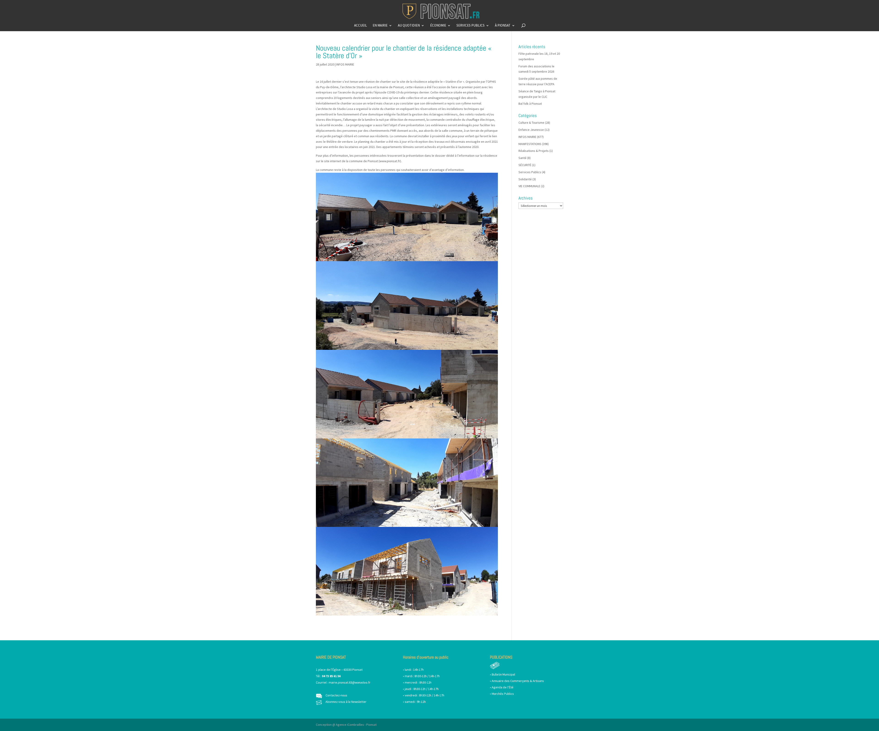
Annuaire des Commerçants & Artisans (518, 681)
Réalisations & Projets (533, 151)
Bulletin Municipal (503, 674)
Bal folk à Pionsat (530, 103)
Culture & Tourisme (531, 122)
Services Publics (529, 172)
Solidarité (525, 179)
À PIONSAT (502, 25)
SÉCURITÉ (524, 165)
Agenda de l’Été (502, 687)
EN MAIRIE (380, 25)
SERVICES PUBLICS (470, 25)
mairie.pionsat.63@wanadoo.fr (349, 682)
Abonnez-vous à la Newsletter (346, 702)
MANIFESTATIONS (529, 144)
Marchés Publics (503, 694)
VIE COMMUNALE (529, 186)
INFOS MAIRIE (345, 64)
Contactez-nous (336, 695)
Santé (522, 158)
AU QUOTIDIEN (409, 25)
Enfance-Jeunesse (531, 130)
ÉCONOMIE (438, 25)
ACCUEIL (360, 25)
